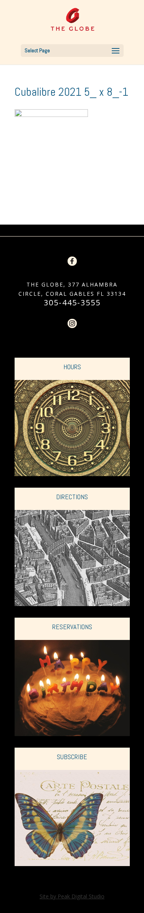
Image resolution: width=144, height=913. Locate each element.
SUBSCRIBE (72, 756)
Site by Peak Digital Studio (72, 896)
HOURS (72, 366)
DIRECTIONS (72, 496)
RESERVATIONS (72, 626)
